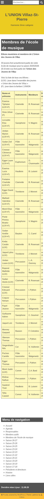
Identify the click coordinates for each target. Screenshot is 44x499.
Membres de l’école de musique (19, 437)
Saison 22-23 (11, 452)
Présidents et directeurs (16, 470)
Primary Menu (2, 2)
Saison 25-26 (11, 443)
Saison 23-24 (11, 449)
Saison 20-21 (11, 458)
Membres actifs (12, 435)
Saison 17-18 (11, 467)
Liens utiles (11, 475)
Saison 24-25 (11, 446)
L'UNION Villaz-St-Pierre (22, 17)
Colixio (21, 497)
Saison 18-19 (11, 464)
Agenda (9, 429)
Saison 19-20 (11, 461)
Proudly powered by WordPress (14, 495)
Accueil (9, 426)
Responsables (12, 432)
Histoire (9, 473)
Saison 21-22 (11, 455)
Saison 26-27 (11, 440)
